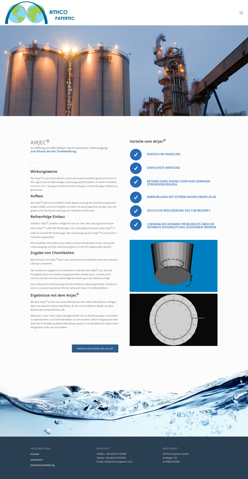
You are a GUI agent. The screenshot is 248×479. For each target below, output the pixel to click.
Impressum (37, 459)
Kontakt (35, 454)
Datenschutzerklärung (42, 465)
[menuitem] (241, 12)
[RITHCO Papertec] (40, 12)
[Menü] (241, 12)
